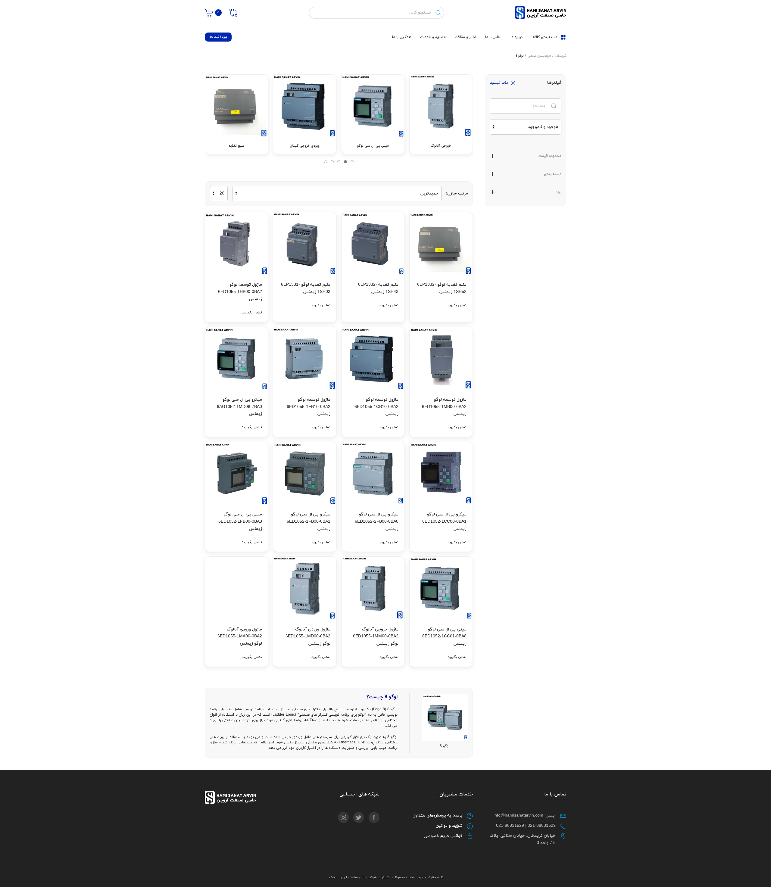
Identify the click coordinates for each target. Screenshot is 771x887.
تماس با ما (493, 37)
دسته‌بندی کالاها (544, 37)
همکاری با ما (401, 37)
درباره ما (516, 37)
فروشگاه (560, 56)
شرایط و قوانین (449, 826)
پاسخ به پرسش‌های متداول (437, 815)
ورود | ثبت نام (218, 37)
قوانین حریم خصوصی (443, 836)
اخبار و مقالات (465, 37)
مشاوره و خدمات (433, 37)
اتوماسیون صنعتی (539, 56)
